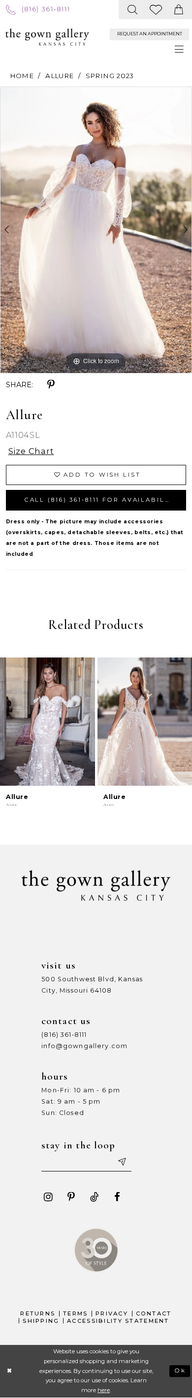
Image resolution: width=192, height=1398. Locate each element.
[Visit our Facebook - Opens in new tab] (117, 1197)
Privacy (112, 1313)
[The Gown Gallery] (47, 37)
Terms (75, 1313)
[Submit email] (121, 1162)
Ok (180, 1370)
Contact (154, 1313)
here (103, 1390)
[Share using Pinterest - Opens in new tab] (51, 385)
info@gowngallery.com (84, 1046)
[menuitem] (38, 9)
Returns (37, 1313)
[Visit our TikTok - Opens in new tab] (94, 1197)
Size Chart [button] (31, 451)
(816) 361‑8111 (64, 1034)
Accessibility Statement (118, 1320)
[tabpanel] (96, 230)
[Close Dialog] (9, 1371)
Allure (59, 76)
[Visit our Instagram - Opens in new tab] (48, 1197)
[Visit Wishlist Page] (156, 9)
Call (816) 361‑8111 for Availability (101, 499)
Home (22, 76)
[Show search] (133, 9)
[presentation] (47, 721)
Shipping (41, 1320)
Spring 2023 (110, 76)
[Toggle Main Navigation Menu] (179, 49)
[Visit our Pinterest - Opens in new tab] (71, 1197)
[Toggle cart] (179, 9)
